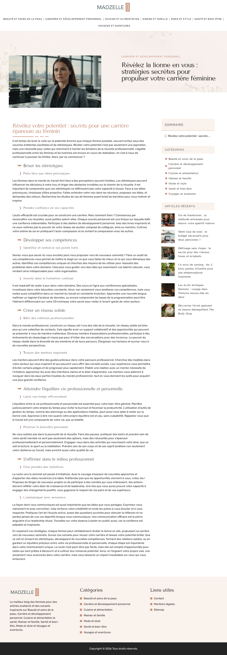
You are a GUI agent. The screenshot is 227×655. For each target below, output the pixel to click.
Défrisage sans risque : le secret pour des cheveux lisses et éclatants (194, 252)
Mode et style (181, 19)
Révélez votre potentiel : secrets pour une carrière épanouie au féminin (189, 136)
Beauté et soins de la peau (22, 19)
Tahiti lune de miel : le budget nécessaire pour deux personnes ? (193, 235)
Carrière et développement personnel (74, 19)
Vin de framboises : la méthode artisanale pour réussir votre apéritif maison (196, 219)
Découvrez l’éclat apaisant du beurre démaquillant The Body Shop (196, 309)
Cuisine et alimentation (122, 19)
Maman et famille (155, 19)
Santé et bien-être (208, 19)
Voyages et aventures (114, 25)
